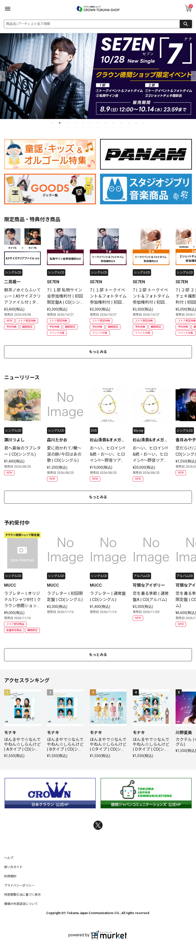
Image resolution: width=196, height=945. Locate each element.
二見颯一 (12, 281)
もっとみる (98, 352)
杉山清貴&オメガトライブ (107, 440)
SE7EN (53, 281)
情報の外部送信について (21, 904)
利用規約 (10, 876)
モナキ (10, 732)
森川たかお (57, 440)
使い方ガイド (13, 867)
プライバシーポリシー (19, 885)
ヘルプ (8, 858)
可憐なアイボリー (149, 585)
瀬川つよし (14, 440)
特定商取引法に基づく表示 (22, 894)
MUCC (10, 585)
